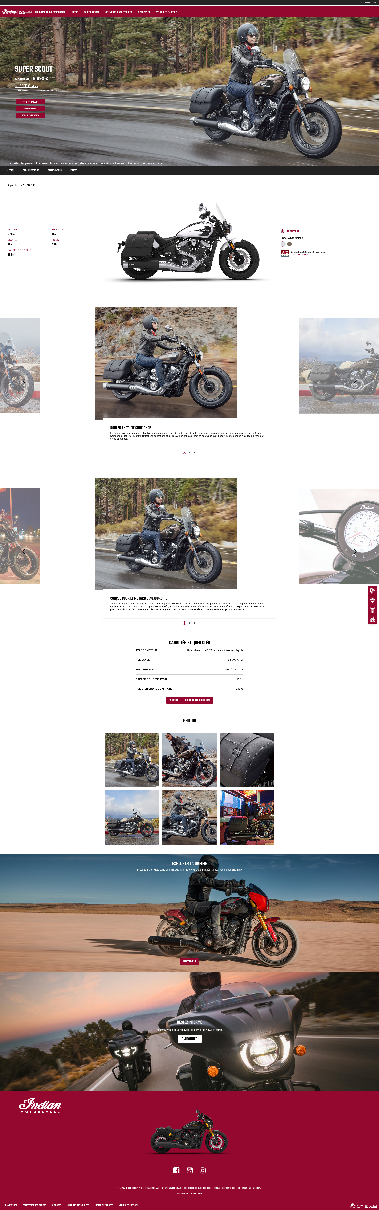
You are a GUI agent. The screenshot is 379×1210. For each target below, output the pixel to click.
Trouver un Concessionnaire (50, 12)
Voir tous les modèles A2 (301, 255)
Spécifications (55, 170)
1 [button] (184, 452)
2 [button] (189, 452)
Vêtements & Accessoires (118, 12)
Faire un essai (91, 12)
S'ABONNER (189, 1039)
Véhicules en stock (166, 12)
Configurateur (30, 102)
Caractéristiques (31, 170)
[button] (24, 381)
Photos (73, 170)
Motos (74, 12)
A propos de (144, 12)
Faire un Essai (30, 109)
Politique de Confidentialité (189, 1193)
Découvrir (189, 961)
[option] (189, 378)
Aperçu (10, 170)
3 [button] (194, 452)
